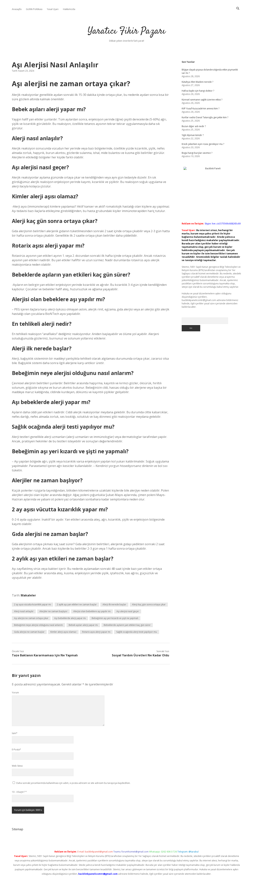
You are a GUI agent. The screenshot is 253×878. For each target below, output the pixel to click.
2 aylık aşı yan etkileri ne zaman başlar (77, 604)
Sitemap (17, 829)
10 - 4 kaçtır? (19, 791)
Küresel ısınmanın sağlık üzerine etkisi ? (202, 99)
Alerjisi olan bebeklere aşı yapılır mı (92, 611)
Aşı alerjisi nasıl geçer (127, 611)
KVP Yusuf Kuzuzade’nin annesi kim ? (200, 108)
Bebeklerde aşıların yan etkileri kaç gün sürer (127, 625)
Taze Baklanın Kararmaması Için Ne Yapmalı (45, 655)
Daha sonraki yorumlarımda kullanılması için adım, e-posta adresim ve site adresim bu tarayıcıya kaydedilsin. (73, 783)
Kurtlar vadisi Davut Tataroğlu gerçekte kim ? (205, 117)
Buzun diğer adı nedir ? (194, 126)
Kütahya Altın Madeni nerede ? (197, 81)
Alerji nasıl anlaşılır (24, 611)
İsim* (14, 733)
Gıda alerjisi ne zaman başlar (29, 631)
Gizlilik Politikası (34, 9)
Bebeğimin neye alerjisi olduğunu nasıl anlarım (38, 625)
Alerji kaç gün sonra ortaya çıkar (149, 604)
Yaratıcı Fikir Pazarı (126, 31)
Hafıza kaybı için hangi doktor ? (198, 90)
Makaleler (28, 595)
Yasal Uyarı (53, 9)
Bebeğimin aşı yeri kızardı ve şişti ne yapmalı (115, 618)
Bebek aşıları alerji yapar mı (83, 625)
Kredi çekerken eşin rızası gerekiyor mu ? (203, 144)
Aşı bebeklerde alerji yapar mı (70, 618)
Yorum (15, 692)
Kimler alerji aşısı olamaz (63, 631)
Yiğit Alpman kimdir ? (193, 135)
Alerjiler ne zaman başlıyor (53, 611)
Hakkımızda (69, 9)
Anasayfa (16, 9)
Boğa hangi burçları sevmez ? (197, 152)
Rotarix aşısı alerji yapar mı (96, 631)
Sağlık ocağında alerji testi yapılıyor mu (136, 631)
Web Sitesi (17, 765)
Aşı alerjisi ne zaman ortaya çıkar (31, 618)
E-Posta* (16, 749)
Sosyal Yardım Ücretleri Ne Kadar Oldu (140, 655)
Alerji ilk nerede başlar (114, 604)
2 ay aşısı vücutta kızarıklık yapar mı (32, 604)
